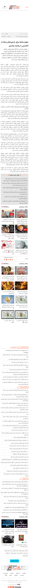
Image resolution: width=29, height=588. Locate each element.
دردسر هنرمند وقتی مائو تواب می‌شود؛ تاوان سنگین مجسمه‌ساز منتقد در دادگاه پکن (14, 408)
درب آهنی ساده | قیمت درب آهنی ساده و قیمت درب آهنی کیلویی (16, 504)
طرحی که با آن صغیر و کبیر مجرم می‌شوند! (18, 369)
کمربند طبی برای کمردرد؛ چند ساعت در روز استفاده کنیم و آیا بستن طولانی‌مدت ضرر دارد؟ (15, 485)
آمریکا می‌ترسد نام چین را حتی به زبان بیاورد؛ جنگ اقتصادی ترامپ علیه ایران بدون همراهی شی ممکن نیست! (15, 179)
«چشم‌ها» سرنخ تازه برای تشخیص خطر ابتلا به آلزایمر (15, 440)
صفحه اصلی (25, 34)
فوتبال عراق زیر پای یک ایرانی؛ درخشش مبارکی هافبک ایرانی (14, 482)
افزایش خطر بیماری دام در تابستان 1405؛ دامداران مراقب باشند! (16, 497)
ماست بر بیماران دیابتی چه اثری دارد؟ (19, 362)
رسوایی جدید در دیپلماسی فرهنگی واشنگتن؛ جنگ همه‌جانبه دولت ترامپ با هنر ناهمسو (15, 404)
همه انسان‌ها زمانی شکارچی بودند (20, 468)
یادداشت (22, 575)
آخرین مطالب (23, 387)
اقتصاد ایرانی (19, 553)
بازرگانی (24, 479)
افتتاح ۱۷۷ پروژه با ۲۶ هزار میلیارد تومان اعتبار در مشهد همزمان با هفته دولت (14, 400)
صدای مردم (5, 573)
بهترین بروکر (13, 553)
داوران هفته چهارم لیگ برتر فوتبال (20, 454)
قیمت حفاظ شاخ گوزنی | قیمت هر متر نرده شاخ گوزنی (16, 507)
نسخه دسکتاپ (14, 561)
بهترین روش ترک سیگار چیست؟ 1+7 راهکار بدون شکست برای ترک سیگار (15, 489)
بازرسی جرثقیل (21, 550)
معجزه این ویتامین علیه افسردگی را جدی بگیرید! (17, 471)
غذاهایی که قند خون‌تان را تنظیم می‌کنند (18, 465)
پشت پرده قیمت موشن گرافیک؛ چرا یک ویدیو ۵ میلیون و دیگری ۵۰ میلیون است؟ (14, 493)
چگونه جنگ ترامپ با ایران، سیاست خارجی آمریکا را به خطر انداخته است (15, 417)
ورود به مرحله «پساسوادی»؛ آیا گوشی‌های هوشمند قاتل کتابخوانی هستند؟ (15, 188)
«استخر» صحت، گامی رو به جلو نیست (19, 451)
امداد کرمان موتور (8, 550)
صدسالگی (18, 573)
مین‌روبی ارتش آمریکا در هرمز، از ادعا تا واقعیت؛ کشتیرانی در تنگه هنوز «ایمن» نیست (15, 383)
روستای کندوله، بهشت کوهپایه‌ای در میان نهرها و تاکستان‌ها (14, 459)
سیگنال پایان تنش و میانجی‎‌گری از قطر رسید (18, 359)
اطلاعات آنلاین (14, 7)
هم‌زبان (11, 573)
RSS (6, 575)
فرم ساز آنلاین (15, 550)
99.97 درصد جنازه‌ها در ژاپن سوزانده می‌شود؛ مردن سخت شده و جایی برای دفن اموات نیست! (14, 184)
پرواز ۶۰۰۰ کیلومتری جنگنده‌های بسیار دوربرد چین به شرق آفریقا (15, 366)
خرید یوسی (25, 553)
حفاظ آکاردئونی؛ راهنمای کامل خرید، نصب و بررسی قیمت (15, 510)
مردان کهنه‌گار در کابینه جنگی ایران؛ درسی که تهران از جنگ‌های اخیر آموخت (15, 197)
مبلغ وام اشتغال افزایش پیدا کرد (20, 437)
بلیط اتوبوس (25, 555)
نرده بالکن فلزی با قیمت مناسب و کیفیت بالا (17, 501)
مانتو (27, 550)
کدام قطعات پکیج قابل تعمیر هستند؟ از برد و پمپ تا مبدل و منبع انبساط (15, 513)
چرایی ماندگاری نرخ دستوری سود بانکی (19, 457)
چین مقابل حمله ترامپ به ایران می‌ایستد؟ (18, 446)
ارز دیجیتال (8, 553)
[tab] (24, 347)
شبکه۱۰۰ (24, 573)
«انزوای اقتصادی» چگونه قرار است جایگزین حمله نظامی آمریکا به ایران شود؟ (15, 202)
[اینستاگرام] (13, 587)
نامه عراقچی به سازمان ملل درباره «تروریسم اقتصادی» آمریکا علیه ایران (15, 434)
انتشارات (16, 575)
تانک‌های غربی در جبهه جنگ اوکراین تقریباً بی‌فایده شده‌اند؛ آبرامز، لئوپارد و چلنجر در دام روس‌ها (15, 373)
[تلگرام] (9, 587)
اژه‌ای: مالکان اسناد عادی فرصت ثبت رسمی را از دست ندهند (14, 379)
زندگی (21, 34)
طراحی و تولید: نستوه (13, 584)
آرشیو (11, 575)
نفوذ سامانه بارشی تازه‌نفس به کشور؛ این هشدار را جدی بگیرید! (14, 462)
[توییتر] (11, 587)
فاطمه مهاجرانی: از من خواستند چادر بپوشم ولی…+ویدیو (15, 377)
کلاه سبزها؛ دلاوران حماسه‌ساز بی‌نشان (19, 443)
